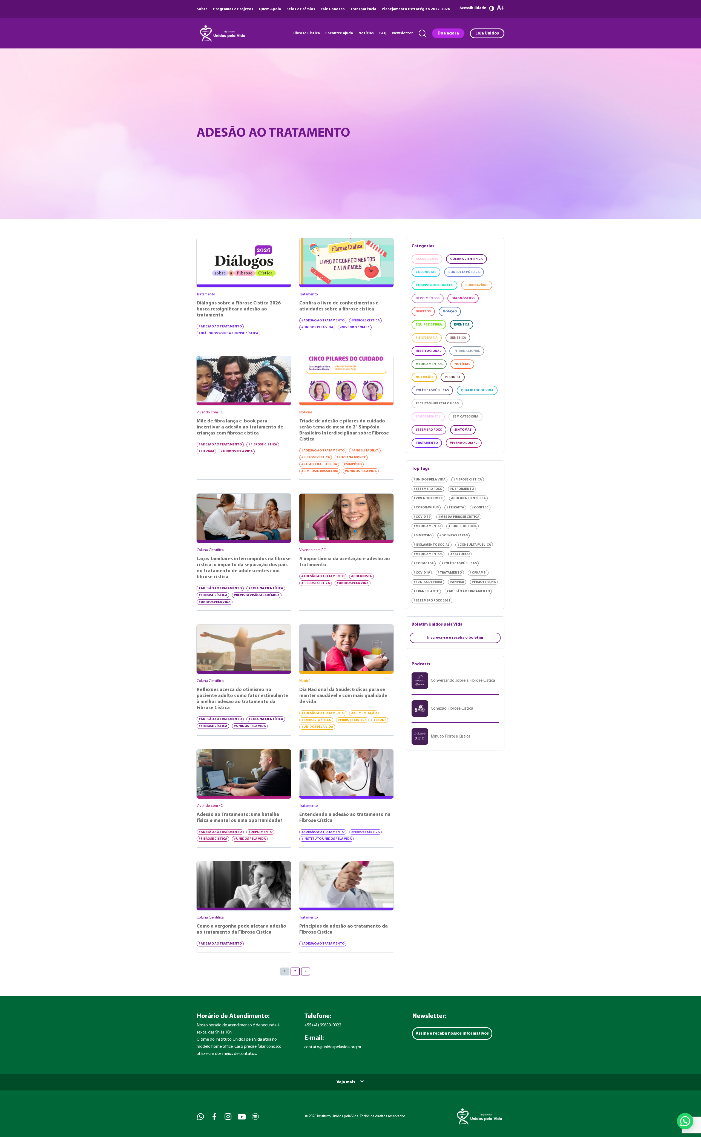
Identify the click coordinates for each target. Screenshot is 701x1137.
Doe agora (448, 33)
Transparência (363, 9)
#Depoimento (260, 832)
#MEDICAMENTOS (428, 554)
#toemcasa (423, 563)
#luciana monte (351, 457)
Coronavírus (476, 285)
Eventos (461, 324)
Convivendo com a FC (434, 285)
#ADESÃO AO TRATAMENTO (220, 326)
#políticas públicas (459, 563)
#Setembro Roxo (427, 489)
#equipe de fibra (462, 526)
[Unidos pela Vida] (222, 33)
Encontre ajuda (339, 33)
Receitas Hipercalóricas (437, 403)
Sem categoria (465, 416)
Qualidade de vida (477, 390)
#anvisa (457, 582)
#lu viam (206, 451)
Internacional (466, 351)
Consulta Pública (464, 272)
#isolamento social (431, 544)
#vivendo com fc (355, 327)
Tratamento (427, 443)
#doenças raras (453, 535)
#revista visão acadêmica (257, 595)
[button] (685, 1121)
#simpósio (353, 464)
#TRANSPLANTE (426, 591)
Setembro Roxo (429, 429)
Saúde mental (428, 416)
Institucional (428, 351)
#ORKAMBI (478, 572)
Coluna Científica (466, 259)
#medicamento (427, 526)
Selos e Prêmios (300, 9)
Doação (450, 311)
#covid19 (421, 572)
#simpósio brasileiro (319, 471)
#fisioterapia (484, 582)
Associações (427, 259)
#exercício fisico (316, 720)
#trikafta (455, 507)
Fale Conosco (333, 9)
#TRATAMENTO (450, 572)
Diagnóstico (463, 298)
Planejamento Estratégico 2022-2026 (416, 9)
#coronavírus (426, 507)
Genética (458, 337)
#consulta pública (474, 544)
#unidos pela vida (317, 327)
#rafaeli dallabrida (319, 464)
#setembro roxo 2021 (431, 600)
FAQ (383, 33)
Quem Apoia (270, 9)
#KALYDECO (460, 554)
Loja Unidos (487, 33)
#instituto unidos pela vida (326, 838)
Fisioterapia (427, 337)
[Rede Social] (200, 1116)
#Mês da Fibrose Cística (458, 517)
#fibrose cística (365, 320)
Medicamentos (429, 364)
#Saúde (379, 720)
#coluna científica (265, 588)
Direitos (423, 311)
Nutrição (424, 377)
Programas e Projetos (233, 9)
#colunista (361, 576)
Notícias (366, 33)
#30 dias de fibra (427, 582)
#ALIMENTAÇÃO (364, 713)
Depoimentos (427, 298)
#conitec (480, 507)
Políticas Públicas (432, 390)
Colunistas (426, 272)
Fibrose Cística (306, 33)
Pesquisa (453, 377)
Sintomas (463, 429)
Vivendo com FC (464, 443)
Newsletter (402, 33)
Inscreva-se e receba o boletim (455, 638)
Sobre (202, 9)
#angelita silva (365, 450)
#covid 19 (421, 517)
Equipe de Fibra (429, 324)
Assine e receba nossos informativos (452, 1033)
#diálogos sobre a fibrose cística (228, 333)
